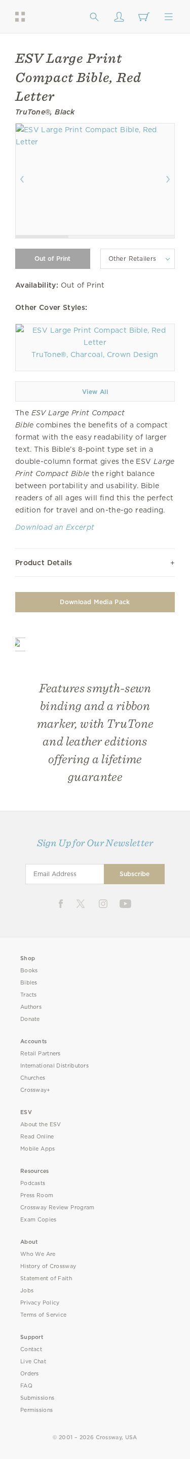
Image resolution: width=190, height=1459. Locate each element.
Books (29, 970)
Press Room (36, 1195)
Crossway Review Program (57, 1207)
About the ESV (40, 1124)
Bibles (28, 982)
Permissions (36, 1410)
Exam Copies (38, 1219)
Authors (31, 1007)
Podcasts (32, 1183)
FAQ (26, 1386)
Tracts (28, 995)
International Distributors (54, 1065)
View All (95, 392)
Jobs (26, 1290)
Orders (29, 1373)
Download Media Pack (95, 602)
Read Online (37, 1136)
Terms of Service (43, 1315)
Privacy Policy (40, 1302)
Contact (31, 1349)
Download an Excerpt (54, 527)
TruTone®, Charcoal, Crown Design (95, 354)
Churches (32, 1078)
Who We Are (38, 1254)
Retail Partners (40, 1053)
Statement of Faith (46, 1278)
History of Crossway (48, 1266)
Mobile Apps (37, 1149)
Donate (30, 1019)
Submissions (37, 1398)
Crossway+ (35, 1090)
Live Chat (33, 1361)
